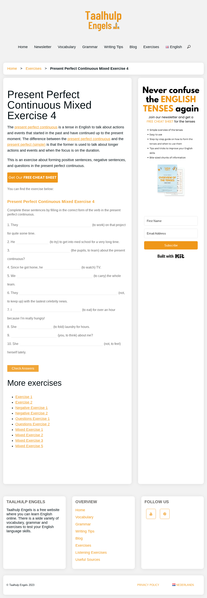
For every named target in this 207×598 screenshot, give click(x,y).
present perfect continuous (36, 127)
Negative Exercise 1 (31, 408)
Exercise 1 (23, 397)
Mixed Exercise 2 (29, 435)
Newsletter (42, 47)
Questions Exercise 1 (32, 419)
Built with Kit (170, 256)
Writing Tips (113, 47)
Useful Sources (87, 560)
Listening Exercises (91, 552)
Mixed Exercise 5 (29, 446)
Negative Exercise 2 (31, 413)
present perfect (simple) (26, 145)
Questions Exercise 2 (32, 424)
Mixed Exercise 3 (29, 440)
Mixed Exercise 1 (29, 430)
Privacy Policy (148, 584)
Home (23, 47)
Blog (133, 47)
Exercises (151, 47)
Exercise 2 (23, 402)
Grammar (90, 47)
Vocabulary (67, 47)
